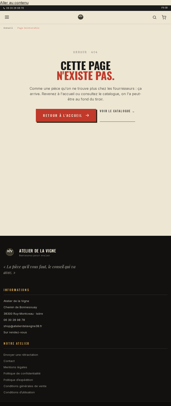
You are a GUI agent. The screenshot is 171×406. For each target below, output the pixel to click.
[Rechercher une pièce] (155, 17)
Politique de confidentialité (22, 373)
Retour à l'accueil (62, 115)
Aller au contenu (14, 2)
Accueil (8, 28)
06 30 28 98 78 (15, 8)
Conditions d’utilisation (19, 392)
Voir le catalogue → (117, 111)
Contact (9, 361)
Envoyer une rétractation (21, 354)
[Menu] (7, 17)
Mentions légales (15, 367)
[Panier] (164, 17)
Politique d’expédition (18, 380)
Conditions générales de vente (25, 386)
